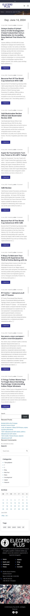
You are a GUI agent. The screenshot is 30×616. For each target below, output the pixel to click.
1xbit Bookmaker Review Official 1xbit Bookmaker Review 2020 (11, 116)
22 (23, 506)
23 (27, 506)
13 (15, 503)
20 (15, 506)
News (5, 475)
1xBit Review (6, 188)
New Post (6, 472)
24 (3, 509)
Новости (6, 482)
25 (7, 509)
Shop (18, 562)
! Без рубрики (8, 462)
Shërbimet (6, 564)
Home (2, 12)
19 (11, 506)
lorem (19, 527)
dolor (9, 527)
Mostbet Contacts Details (8, 425)
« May (2, 515)
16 (27, 503)
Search (3, 413)
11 (7, 503)
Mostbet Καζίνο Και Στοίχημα (9, 423)
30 (27, 509)
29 (23, 509)
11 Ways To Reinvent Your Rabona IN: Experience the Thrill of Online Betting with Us (14, 258)
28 (19, 509)
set (23, 527)
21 (19, 506)
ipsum (14, 527)
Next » (6, 409)
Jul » (6, 515)
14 (19, 503)
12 (11, 503)
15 (23, 503)
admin (14, 25)
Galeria (19, 559)
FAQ (18, 564)
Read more (6, 67)
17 (3, 506)
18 (7, 506)
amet (4, 527)
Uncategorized (8, 477)
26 (11, 509)
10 (3, 503)
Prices (5, 567)
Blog (5, 470)
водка (6, 480)
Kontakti (19, 567)
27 (15, 509)
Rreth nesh (6, 562)
